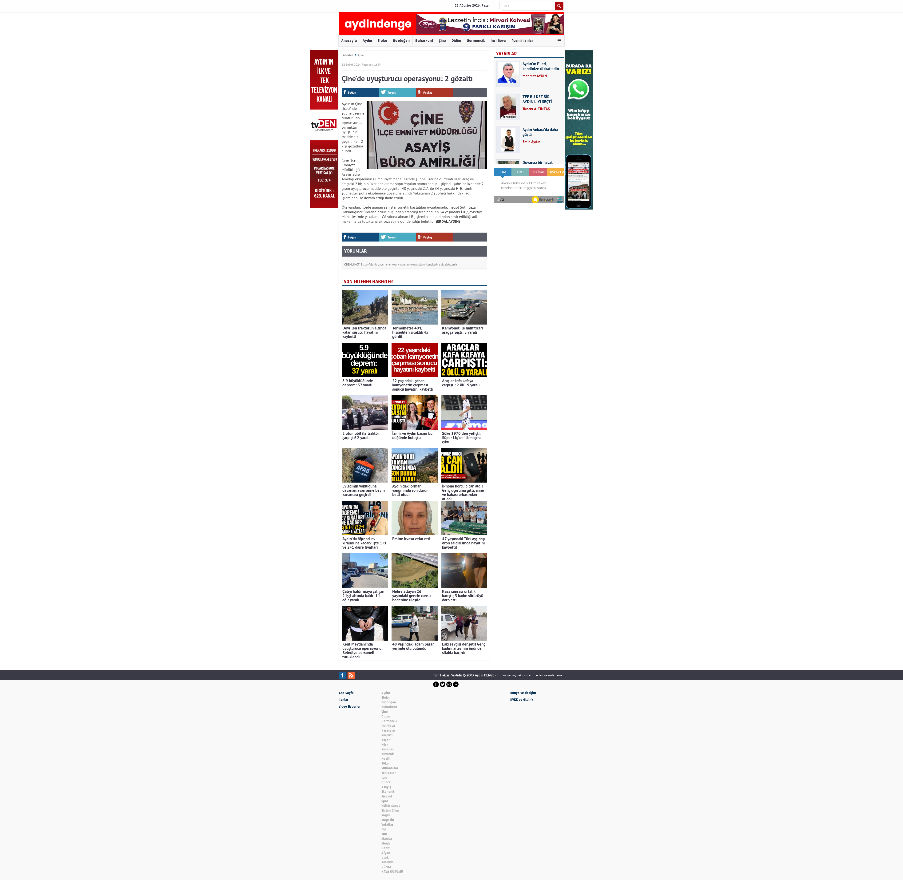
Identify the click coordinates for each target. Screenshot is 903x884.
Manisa (386, 839)
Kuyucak (387, 754)
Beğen (352, 92)
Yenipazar (388, 773)
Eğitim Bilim (390, 811)
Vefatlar (387, 825)
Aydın (367, 40)
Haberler (347, 55)
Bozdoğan (401, 40)
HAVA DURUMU (392, 872)
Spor (384, 801)
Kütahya (387, 862)
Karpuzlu (387, 735)
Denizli (386, 848)
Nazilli (386, 759)
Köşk (384, 745)
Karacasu (388, 731)
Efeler (382, 40)
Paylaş (427, 92)
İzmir (385, 778)
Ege (384, 829)
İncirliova (498, 40)
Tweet (392, 92)
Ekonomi (387, 792)
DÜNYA (386, 867)
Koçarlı (386, 740)
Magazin (387, 820)
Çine (442, 40)
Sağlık (386, 815)
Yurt (384, 834)
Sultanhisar (389, 768)
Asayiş (386, 787)
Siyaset (386, 796)
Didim (456, 40)
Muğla (386, 843)
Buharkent (424, 40)
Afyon (385, 853)
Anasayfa (349, 40)
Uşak (385, 858)
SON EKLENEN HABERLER (368, 281)
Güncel (386, 782)
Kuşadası (388, 749)
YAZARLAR (506, 53)
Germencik (476, 40)
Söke (385, 763)
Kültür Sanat (390, 806)
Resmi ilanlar (522, 40)
